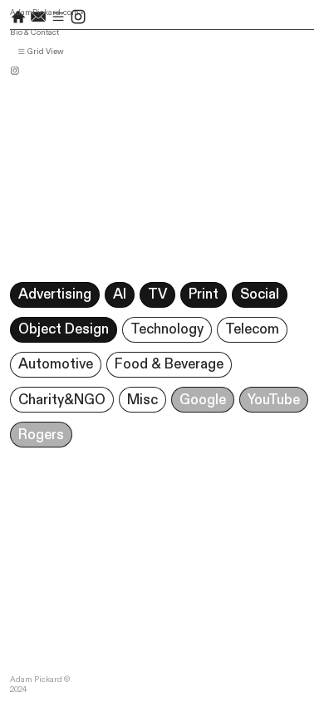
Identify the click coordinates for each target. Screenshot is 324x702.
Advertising (54, 294)
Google (202, 400)
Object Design (63, 329)
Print (203, 294)
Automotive (55, 364)
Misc (142, 400)
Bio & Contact (34, 32)
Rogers (41, 435)
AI (119, 294)
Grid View (45, 52)
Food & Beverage (169, 364)
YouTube (274, 400)
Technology (167, 329)
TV (157, 294)
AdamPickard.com (44, 12)
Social (259, 294)
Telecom (252, 329)
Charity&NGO (62, 400)
